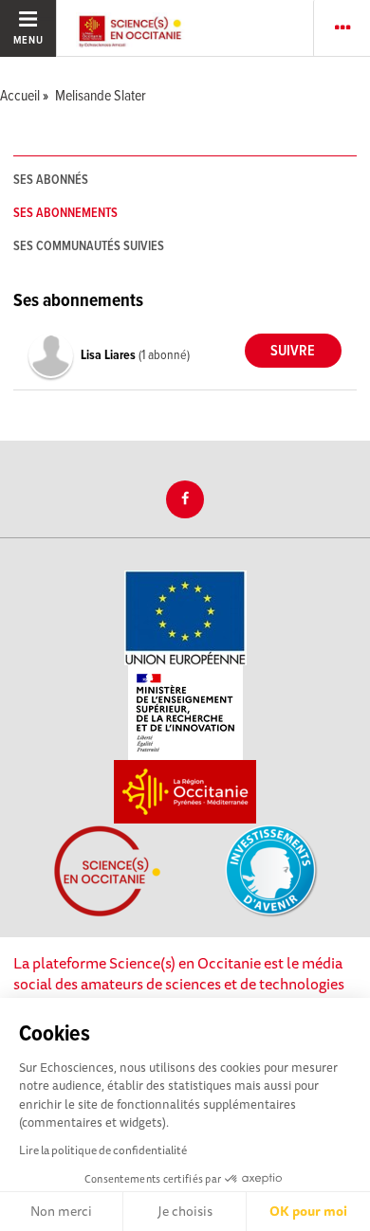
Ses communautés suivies (88, 246)
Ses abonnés (50, 180)
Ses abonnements (65, 213)
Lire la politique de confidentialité (103, 1150)
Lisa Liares (110, 355)
